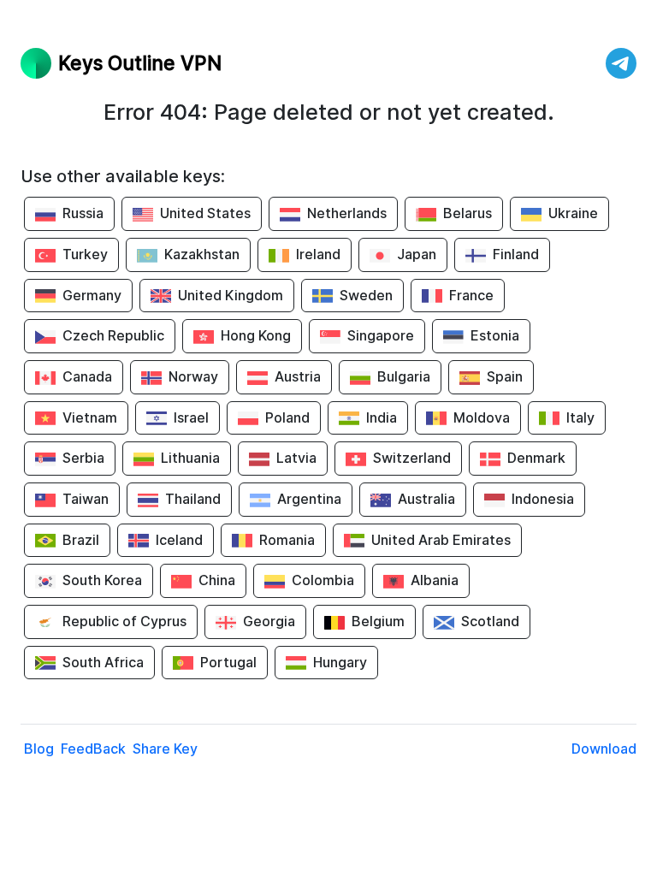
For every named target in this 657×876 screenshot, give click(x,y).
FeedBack (93, 748)
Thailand (193, 498)
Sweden (366, 295)
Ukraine (573, 213)
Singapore (380, 335)
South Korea (102, 580)
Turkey (85, 254)
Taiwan (85, 498)
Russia (83, 213)
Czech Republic (113, 335)
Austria (298, 376)
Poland (287, 417)
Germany (91, 295)
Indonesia (543, 498)
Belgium (378, 621)
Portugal (228, 662)
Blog (39, 748)
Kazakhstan (202, 254)
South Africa (103, 662)
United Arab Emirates (441, 539)
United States (205, 213)
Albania (435, 580)
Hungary (340, 662)
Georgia (269, 621)
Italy (580, 417)
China (216, 580)
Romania (287, 539)
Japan (416, 254)
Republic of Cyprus (124, 621)
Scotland (490, 621)
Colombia (323, 580)
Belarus (467, 213)
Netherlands (347, 213)
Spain (505, 376)
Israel (191, 417)
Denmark (536, 457)
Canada (87, 376)
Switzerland (412, 457)
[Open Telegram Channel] (621, 63)
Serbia (83, 457)
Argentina (309, 498)
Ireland (318, 254)
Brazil (80, 539)
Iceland (179, 539)
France (471, 295)
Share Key (165, 748)
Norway (193, 376)
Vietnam (89, 417)
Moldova (481, 417)
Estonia (495, 335)
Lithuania (190, 457)
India (381, 417)
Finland (516, 254)
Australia (426, 498)
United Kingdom (230, 295)
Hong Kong (256, 335)
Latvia (296, 457)
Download (603, 748)
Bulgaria (403, 376)
